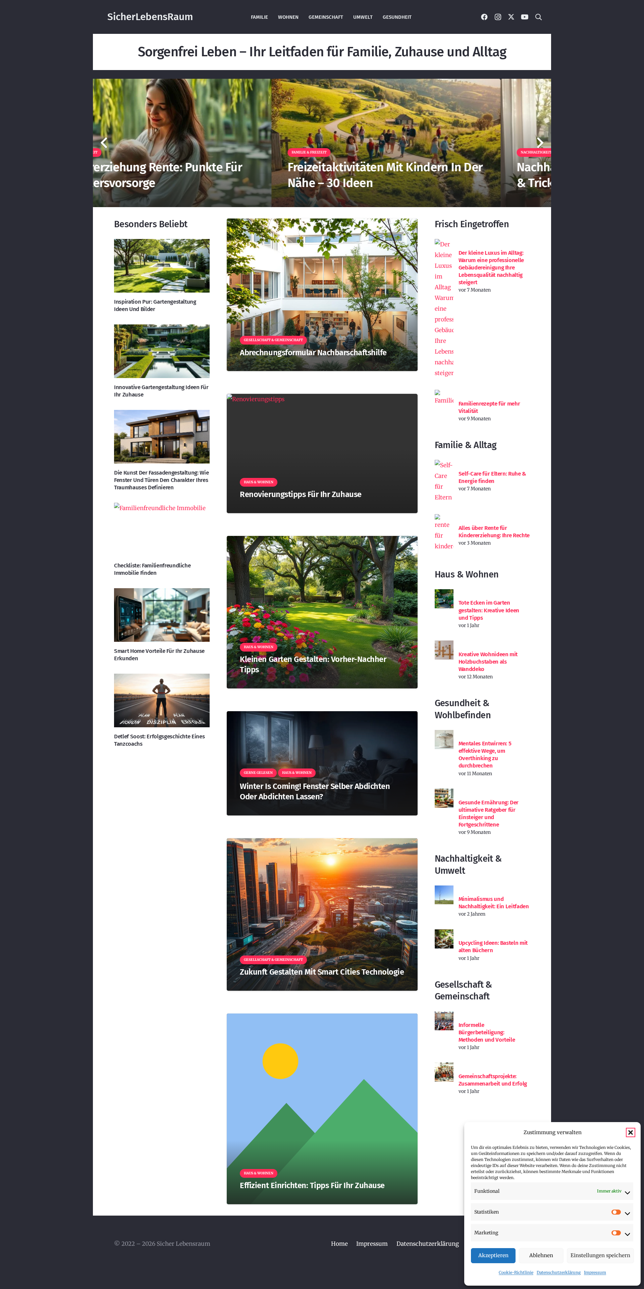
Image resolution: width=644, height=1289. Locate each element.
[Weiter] (539, 143)
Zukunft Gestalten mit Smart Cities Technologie (322, 972)
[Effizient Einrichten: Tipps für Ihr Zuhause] (322, 1109)
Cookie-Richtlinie (516, 1272)
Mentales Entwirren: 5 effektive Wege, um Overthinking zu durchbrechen (485, 754)
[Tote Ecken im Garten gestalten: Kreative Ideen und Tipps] (444, 598)
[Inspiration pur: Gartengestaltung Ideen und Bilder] (162, 266)
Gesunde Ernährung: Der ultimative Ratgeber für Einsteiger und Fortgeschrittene (489, 813)
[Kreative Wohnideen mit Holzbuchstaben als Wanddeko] (444, 650)
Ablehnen (541, 1255)
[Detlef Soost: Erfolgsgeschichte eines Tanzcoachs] (162, 700)
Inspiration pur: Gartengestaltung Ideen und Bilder (155, 305)
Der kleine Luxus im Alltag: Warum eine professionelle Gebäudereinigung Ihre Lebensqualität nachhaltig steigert (491, 267)
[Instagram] (497, 17)
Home (339, 1243)
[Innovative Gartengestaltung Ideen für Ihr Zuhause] (162, 351)
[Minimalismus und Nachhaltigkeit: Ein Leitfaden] (444, 895)
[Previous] (104, 143)
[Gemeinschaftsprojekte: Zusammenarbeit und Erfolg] (444, 1072)
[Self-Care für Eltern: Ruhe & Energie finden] (444, 481)
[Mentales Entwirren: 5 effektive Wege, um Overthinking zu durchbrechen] (444, 739)
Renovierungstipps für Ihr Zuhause (300, 494)
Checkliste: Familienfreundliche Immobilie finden (152, 569)
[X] (511, 17)
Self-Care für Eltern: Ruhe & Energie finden (492, 477)
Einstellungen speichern (600, 1255)
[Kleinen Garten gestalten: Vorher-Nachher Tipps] (322, 612)
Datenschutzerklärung (559, 1272)
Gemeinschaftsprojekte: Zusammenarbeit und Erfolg (493, 1080)
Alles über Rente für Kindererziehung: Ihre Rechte (494, 532)
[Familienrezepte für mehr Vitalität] (444, 399)
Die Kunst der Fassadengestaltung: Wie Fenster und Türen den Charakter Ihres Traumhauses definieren (161, 480)
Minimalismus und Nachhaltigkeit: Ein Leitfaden (494, 903)
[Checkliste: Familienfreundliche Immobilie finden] (162, 529)
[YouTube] (524, 17)
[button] (630, 1132)
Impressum (595, 1272)
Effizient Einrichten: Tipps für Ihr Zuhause (312, 1185)
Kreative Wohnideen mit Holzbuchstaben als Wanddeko (488, 662)
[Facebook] (484, 17)
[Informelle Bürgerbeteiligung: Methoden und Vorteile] (444, 1020)
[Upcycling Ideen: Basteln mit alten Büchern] (444, 938)
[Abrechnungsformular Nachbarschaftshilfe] (322, 295)
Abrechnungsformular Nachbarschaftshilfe (313, 352)
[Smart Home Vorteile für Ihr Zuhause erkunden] (162, 615)
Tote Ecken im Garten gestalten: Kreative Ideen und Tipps (489, 610)
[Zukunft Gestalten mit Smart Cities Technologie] (322, 914)
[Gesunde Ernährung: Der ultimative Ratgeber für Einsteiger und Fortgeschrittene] (444, 798)
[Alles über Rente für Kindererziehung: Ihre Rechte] (444, 533)
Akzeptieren (493, 1255)
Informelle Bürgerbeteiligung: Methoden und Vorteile (487, 1032)
